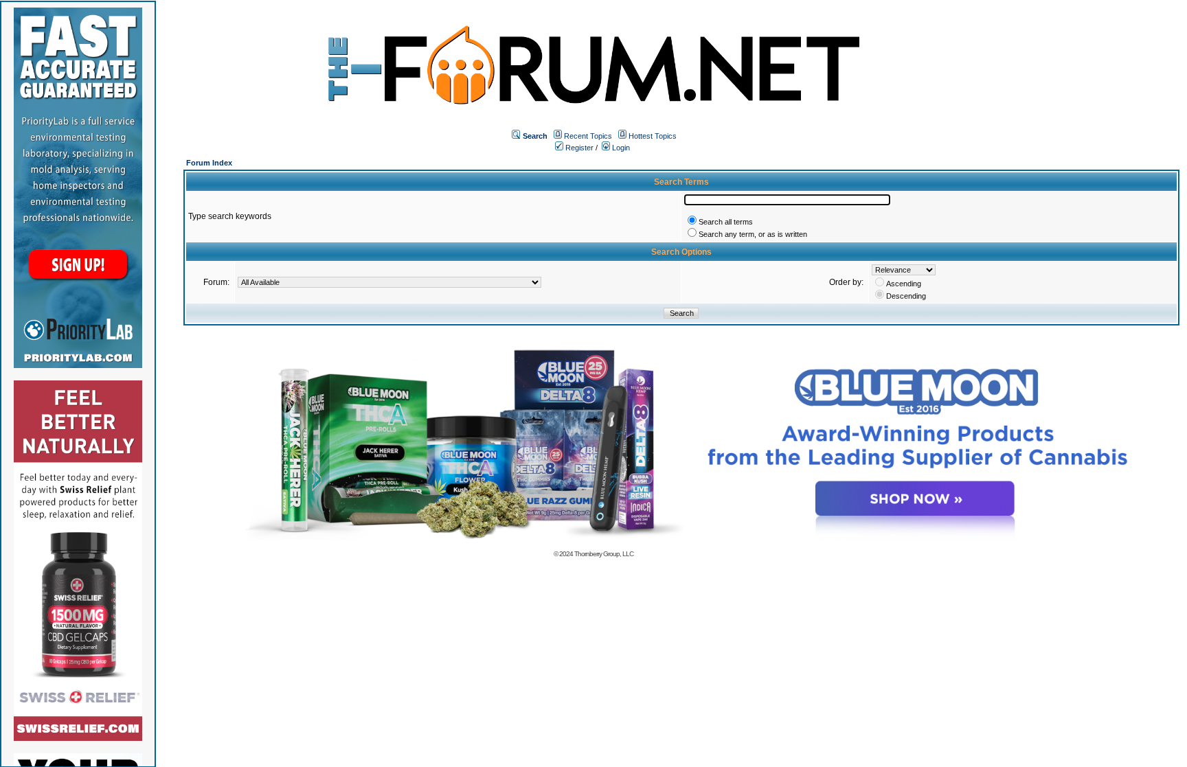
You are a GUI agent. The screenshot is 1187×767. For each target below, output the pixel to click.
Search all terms (726, 222)
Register (578, 148)
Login (620, 148)
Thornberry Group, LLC (603, 554)
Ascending (903, 283)
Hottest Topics (653, 136)
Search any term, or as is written (753, 234)
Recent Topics (588, 136)
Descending (906, 296)
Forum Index (209, 163)
